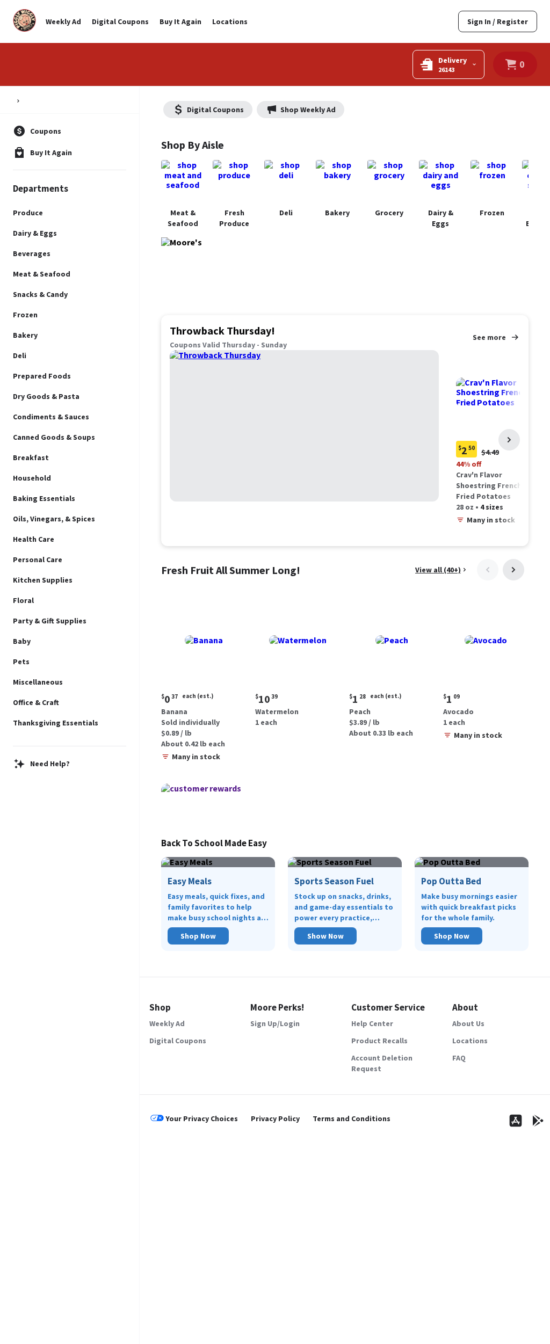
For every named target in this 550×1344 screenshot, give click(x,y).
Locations (230, 21)
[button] (204, 682)
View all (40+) (438, 570)
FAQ (459, 1058)
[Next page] (509, 440)
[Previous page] (487, 569)
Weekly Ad (63, 21)
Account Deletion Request (381, 1063)
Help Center (372, 1023)
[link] (497, 21)
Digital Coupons (120, 21)
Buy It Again (180, 21)
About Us (468, 1023)
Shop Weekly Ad (308, 109)
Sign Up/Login (275, 1023)
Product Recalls (379, 1040)
